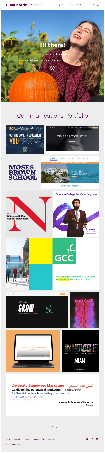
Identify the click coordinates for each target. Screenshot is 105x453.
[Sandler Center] (33, 351)
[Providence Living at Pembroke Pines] (70, 172)
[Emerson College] (76, 214)
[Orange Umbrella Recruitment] (84, 310)
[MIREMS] (52, 395)
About (78, 5)
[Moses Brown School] (22, 172)
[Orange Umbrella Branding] (37, 310)
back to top (52, 427)
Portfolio (63, 5)
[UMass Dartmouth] (25, 139)
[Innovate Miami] (80, 351)
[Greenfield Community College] (52, 264)
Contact (91, 5)
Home (55, 5)
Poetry (71, 5)
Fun (84, 5)
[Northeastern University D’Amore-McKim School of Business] (29, 214)
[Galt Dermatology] (72, 139)
